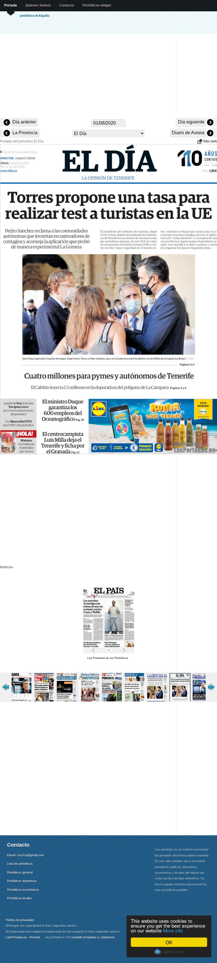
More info (173, 930)
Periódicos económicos (23, 889)
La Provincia (24, 132)
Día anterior (23, 121)
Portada (10, 5)
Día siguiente (192, 121)
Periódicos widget (97, 5)
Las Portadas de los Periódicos (107, 657)
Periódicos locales (19, 898)
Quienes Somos (38, 5)
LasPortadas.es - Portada (23, 937)
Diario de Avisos (189, 132)
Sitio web (209, 141)
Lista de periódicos (20, 863)
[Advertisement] (108, 76)
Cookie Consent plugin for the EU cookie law (169, 952)
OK (169, 942)
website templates (84, 937)
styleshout (107, 937)
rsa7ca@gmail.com (30, 855)
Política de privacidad (20, 920)
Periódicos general (19, 872)
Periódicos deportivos (22, 881)
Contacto (66, 5)
